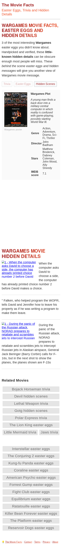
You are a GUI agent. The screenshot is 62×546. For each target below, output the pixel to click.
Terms (37, 542)
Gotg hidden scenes (31, 411)
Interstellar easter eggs (31, 449)
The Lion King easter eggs (31, 425)
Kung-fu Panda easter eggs (31, 463)
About (55, 542)
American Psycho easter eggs (31, 477)
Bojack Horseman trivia (31, 389)
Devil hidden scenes (31, 396)
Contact (28, 542)
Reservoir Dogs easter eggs (31, 528)
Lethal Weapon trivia (31, 403)
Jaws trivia (49, 432)
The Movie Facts (13, 542)
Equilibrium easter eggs (31, 499)
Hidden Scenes (45, 83)
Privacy (46, 542)
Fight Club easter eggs (31, 492)
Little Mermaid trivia (20, 432)
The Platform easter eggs (31, 520)
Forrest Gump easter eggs (31, 485)
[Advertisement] (31, 211)
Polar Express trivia (31, 418)
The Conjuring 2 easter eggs (31, 456)
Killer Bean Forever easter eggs (31, 513)
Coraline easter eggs (31, 470)
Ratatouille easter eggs (31, 506)
